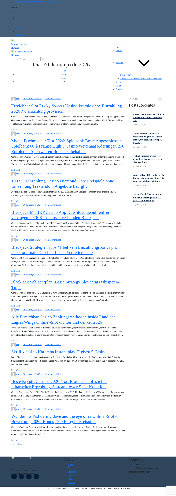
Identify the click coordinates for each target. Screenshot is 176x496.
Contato (119, 89)
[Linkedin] (16, 18)
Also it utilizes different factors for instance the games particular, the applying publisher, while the (149, 178)
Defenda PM (125, 75)
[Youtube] (16, 22)
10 (18, 443)
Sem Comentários (53, 98)
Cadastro (19, 35)
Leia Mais (15, 129)
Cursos (119, 50)
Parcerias (119, 62)
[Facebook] (16, 11)
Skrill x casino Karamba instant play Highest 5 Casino (59, 351)
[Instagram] (16, 15)
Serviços (119, 82)
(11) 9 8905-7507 (56, 2)
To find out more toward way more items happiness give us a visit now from (147, 159)
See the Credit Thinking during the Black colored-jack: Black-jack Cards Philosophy (148, 197)
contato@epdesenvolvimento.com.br (29, 2)
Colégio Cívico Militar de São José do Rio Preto (141, 78)
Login (18, 27)
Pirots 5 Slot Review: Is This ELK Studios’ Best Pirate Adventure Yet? (149, 117)
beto (17, 98)
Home (118, 47)
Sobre (118, 85)
